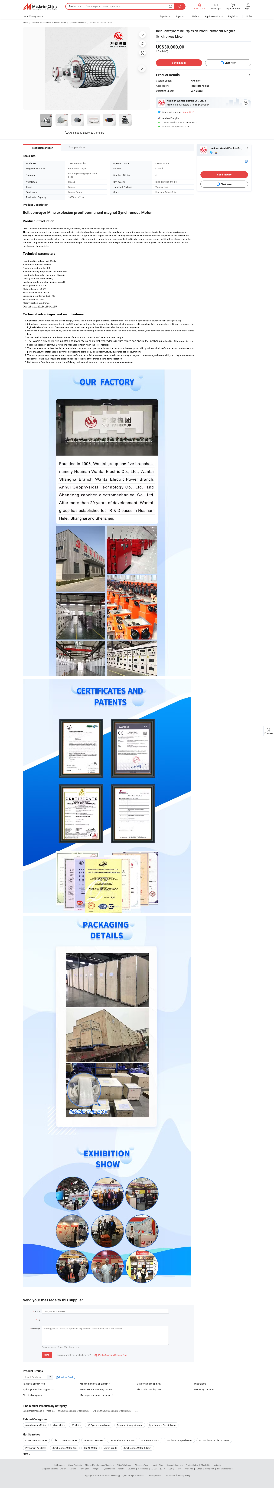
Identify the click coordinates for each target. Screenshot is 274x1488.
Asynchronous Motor (35, 1425)
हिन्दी (179, 1468)
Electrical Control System (149, 1389)
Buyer (178, 16)
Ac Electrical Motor (150, 1440)
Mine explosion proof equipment (95, 1395)
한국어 (163, 1468)
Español (72, 1468)
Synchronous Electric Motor (162, 1425)
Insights (217, 1465)
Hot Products (59, 1465)
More (25, 1453)
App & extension (212, 16)
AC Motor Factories (93, 1440)
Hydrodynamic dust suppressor (38, 1389)
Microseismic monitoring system (96, 1389)
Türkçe (199, 1468)
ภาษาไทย (189, 1468)
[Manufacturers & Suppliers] (40, 6)
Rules (249, 16)
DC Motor (76, 1425)
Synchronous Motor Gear (64, 1447)
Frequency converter (204, 1389)
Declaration (170, 1475)
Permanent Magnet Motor (101, 22)
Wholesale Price (141, 1465)
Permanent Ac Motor (35, 1447)
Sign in (248, 8)
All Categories (34, 16)
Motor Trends (110, 1447)
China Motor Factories (36, 1440)
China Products (75, 1465)
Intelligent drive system (34, 1383)
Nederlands (143, 1468)
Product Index (192, 1465)
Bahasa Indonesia (225, 1468)
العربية (154, 1468)
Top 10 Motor (90, 1447)
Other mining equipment (149, 1383)
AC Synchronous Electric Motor (214, 1440)
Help (194, 16)
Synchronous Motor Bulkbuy (137, 1447)
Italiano (121, 1468)
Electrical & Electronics (41, 22)
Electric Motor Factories (65, 1440)
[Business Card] (246, 161)
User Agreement (155, 1475)
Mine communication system (94, 1383)
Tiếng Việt (209, 1468)
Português (84, 1468)
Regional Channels (174, 1465)
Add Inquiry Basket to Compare (86, 132)
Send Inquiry (179, 62)
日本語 (172, 1468)
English (63, 1468)
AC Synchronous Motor (99, 1425)
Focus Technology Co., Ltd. (116, 1475)
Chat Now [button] (230, 62)
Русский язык (109, 1468)
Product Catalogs (67, 1377)
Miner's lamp (200, 1383)
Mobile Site (205, 1465)
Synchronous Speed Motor (179, 1440)
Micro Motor (59, 1425)
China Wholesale (124, 1465)
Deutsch (131, 1468)
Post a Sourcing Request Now (111, 1354)
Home (25, 22)
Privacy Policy (184, 1475)
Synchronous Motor (77, 22)
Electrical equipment (33, 1395)
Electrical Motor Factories (122, 1440)
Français (95, 1468)
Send (46, 1354)
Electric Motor (60, 22)
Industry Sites (157, 1465)
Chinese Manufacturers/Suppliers (99, 1465)
